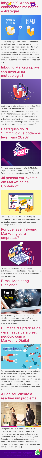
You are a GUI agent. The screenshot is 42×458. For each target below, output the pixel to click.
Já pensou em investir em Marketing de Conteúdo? (19, 182)
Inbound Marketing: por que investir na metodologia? (20, 71)
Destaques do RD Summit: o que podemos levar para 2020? (21, 133)
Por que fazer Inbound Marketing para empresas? (19, 233)
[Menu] (33, 4)
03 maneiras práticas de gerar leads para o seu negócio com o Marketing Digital (21, 334)
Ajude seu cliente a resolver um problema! (19, 396)
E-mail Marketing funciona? (15, 283)
